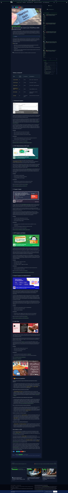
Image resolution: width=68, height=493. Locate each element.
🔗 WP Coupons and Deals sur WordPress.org (19, 272)
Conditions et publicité (25, 0)
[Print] (22, 7)
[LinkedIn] (17, 7)
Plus (54, 2)
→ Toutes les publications (25, 454)
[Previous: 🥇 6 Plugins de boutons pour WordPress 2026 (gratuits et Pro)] (1, 2)
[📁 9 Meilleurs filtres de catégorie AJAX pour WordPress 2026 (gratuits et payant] (44, 53)
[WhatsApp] (16, 7)
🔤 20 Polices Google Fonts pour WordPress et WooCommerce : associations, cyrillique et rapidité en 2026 (18, 478)
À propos (22, 0)
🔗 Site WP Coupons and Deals (29, 272)
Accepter (56, 491)
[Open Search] (56, 2)
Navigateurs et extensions (38, 2)
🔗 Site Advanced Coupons (27, 142)
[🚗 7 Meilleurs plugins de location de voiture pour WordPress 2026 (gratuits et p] (44, 36)
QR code (23, 165)
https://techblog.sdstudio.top (46, 486)
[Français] (32, 0)
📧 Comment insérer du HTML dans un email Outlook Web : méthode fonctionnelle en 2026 (51, 42)
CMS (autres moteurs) (47, 66)
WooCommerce (18, 26)
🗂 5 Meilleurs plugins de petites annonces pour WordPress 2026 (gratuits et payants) (51, 14)
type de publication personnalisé (26, 204)
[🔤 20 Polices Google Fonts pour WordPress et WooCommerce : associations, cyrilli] (19, 473)
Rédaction (17, 454)
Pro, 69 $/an (25, 316)
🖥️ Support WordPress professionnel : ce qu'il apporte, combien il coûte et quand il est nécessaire (49, 478)
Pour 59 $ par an (17, 433)
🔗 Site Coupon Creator (26, 229)
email (36, 166)
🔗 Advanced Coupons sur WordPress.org (18, 142)
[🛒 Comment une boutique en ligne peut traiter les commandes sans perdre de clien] (34, 473)
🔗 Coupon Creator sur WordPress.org (18, 229)
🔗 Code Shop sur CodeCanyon (17, 358)
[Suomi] (39, 0)
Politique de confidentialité (49, 491)
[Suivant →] (56, 59)
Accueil (11, 0)
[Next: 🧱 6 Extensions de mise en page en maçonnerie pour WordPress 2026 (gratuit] (67, 2)
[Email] (21, 7)
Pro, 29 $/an (25, 270)
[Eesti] (38, 0)
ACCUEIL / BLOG (19, 2)
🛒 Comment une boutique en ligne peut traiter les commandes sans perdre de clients (33, 478)
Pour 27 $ (23, 341)
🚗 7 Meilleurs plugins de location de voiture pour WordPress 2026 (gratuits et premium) (51, 32)
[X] (14, 7)
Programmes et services (48, 67)
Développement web (30, 2)
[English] (30, 0)
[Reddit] (20, 7)
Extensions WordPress (14, 26)
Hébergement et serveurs (48, 69)
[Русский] (29, 0)
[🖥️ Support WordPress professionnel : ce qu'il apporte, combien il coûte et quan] (49, 473)
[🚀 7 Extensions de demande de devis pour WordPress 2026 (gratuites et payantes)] (44, 27)
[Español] (33, 0)
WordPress (24, 2)
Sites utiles (46, 63)
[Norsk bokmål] (37, 0)
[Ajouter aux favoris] (32, 26)
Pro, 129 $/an (25, 184)
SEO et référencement (46, 2)
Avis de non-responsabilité (17, 0)
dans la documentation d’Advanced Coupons (27, 403)
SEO (45, 70)
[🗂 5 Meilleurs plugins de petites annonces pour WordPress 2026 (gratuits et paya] (44, 18)
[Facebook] (13, 7)
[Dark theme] (56, 0)
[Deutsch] (31, 0)
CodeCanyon (29, 354)
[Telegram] (15, 7)
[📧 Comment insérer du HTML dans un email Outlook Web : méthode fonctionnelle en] (44, 45)
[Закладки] (55, 0)
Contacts (13, 0)
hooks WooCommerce (16, 447)
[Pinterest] (19, 7)
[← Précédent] (43, 59)
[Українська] (28, 0)
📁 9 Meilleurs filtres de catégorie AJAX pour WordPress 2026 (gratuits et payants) (51, 50)
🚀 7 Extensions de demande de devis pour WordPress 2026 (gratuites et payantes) (51, 23)
